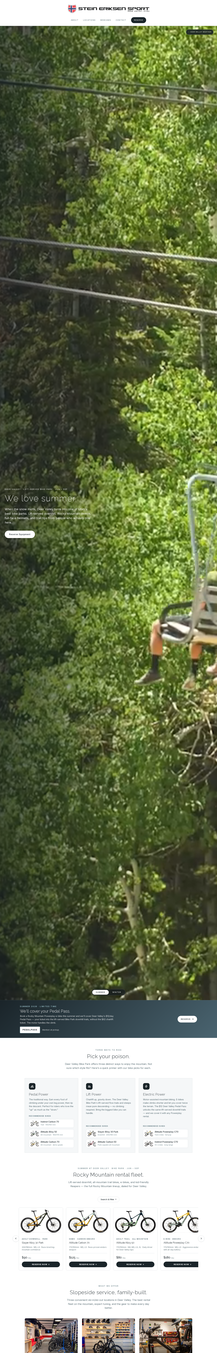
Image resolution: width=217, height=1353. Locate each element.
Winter (116, 992)
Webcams (105, 20)
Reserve (138, 20)
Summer (100, 992)
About (74, 20)
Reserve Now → (41, 1264)
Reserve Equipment (20, 534)
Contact (121, 20)
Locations (89, 20)
